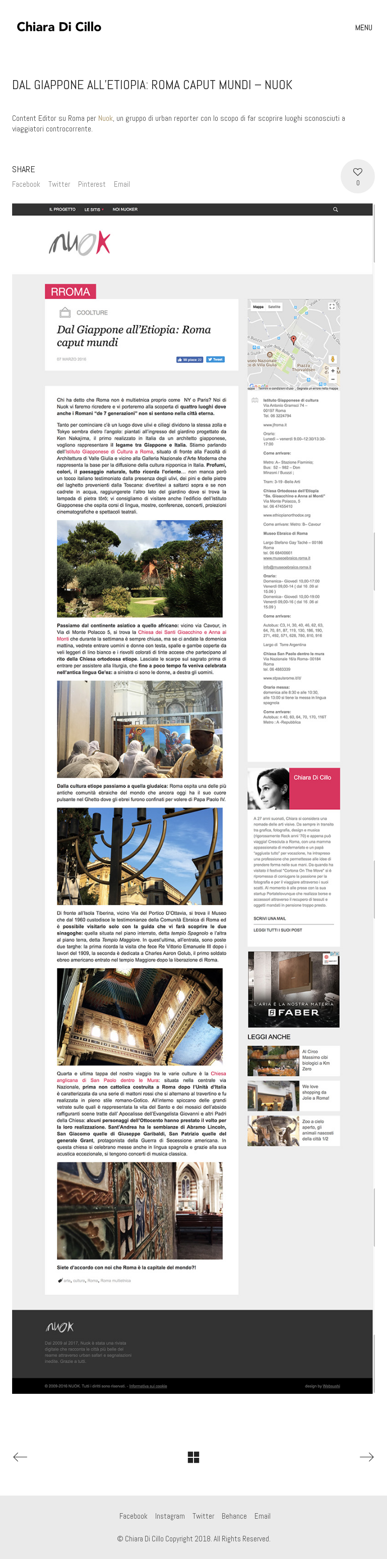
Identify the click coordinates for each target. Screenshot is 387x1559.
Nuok (105, 118)
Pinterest (92, 184)
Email (122, 184)
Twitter (59, 184)
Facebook (26, 184)
